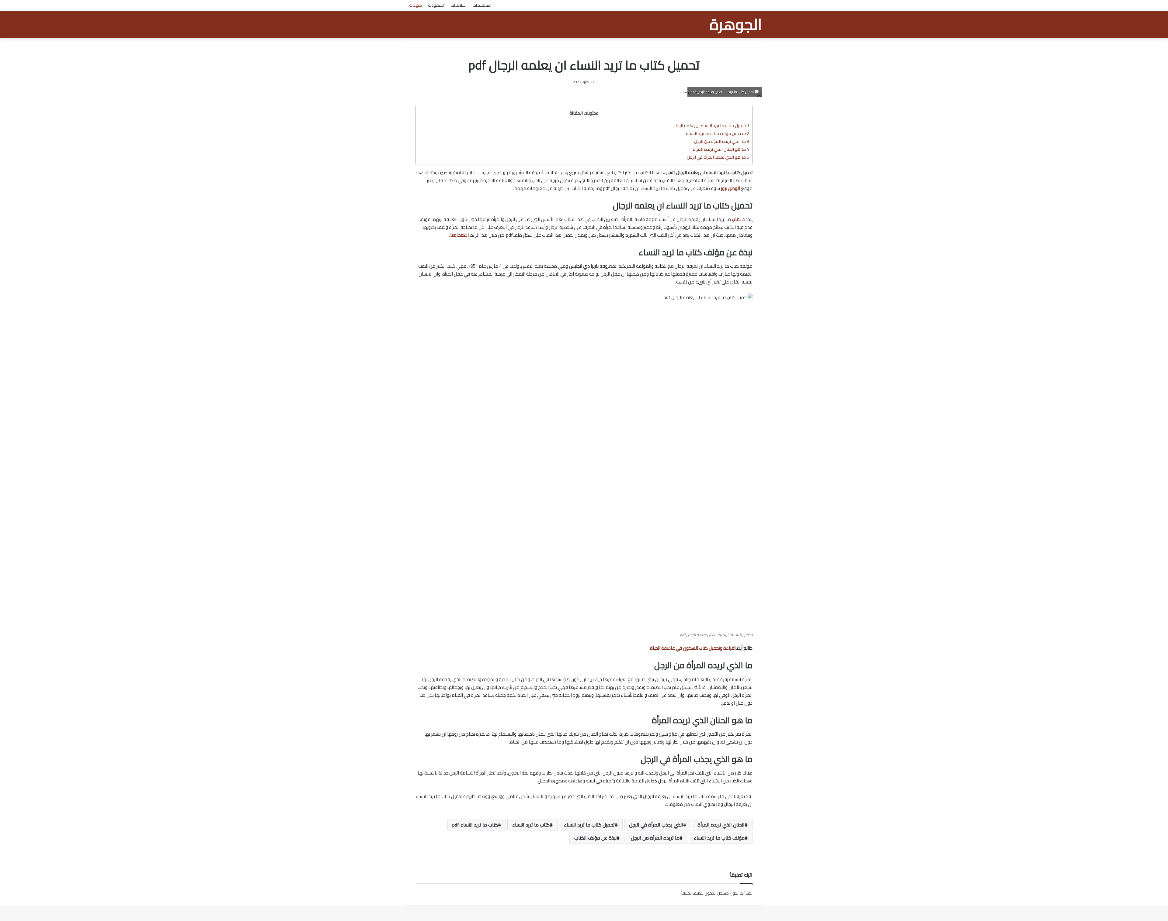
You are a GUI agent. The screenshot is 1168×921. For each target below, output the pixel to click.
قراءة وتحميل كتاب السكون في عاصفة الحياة (692, 648)
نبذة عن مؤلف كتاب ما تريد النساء (717, 133)
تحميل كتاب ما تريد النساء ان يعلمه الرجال (711, 125)
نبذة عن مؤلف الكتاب (595, 837)
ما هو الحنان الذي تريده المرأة (721, 149)
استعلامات (482, 5)
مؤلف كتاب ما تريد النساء (719, 837)
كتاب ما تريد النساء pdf (475, 824)
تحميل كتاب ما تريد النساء (589, 824)
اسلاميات (459, 5)
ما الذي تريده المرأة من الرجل (721, 141)
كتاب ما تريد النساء (531, 824)
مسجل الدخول (716, 893)
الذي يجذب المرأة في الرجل (656, 824)
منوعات (415, 5)
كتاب (736, 219)
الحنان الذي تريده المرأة (721, 824)
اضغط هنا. (459, 235)
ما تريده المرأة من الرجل (655, 837)
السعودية (436, 5)
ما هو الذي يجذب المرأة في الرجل (718, 157)
